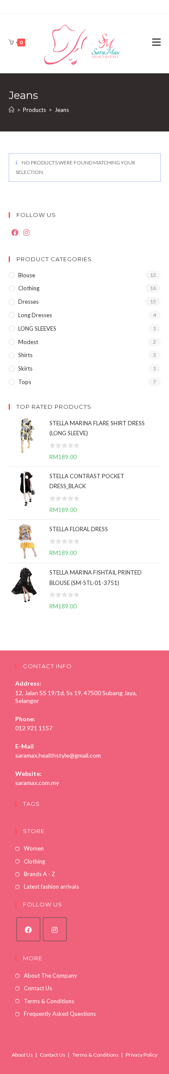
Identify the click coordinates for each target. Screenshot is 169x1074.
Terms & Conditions (49, 1001)
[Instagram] (26, 233)
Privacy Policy (141, 1054)
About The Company (50, 975)
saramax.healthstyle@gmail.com (58, 755)
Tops (24, 381)
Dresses (28, 301)
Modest (28, 341)
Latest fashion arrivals (51, 886)
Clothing (28, 288)
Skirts (25, 368)
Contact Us (38, 988)
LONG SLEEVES (37, 328)
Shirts (25, 354)
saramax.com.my (37, 782)
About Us (22, 1054)
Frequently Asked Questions (60, 1013)
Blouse (26, 275)
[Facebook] (14, 233)
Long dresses (35, 315)
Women (34, 848)
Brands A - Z (39, 873)
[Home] (11, 109)
